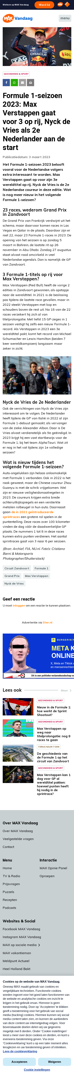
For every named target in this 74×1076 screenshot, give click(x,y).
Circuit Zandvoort (16, 568)
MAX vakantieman (17, 953)
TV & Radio (11, 876)
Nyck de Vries (14, 583)
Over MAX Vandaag (18, 831)
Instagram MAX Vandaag (22, 937)
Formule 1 (41, 568)
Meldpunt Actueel (16, 961)
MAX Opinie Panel (53, 868)
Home (7, 868)
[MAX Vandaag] (17, 18)
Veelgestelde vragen (18, 839)
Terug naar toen (48, 746)
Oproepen (47, 876)
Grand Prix (12, 576)
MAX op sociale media (20, 945)
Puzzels (8, 892)
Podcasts (9, 908)
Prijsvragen (11, 884)
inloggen (19, 605)
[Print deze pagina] (30, 82)
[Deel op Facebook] (6, 82)
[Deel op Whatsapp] (14, 82)
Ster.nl (47, 622)
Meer (64, 690)
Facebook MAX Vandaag (21, 929)
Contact (8, 847)
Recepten (10, 900)
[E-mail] (22, 82)
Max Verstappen (36, 576)
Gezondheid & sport (16, 73)
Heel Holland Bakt (16, 969)
